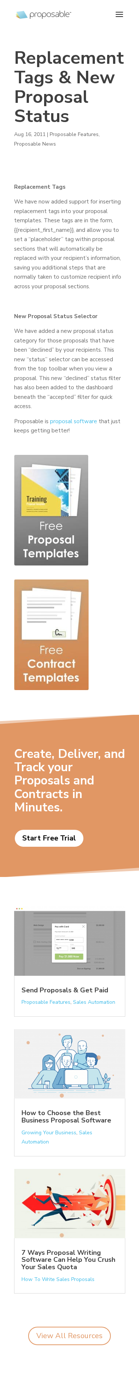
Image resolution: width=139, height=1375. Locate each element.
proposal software (73, 421)
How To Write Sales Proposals (58, 1279)
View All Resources (69, 1336)
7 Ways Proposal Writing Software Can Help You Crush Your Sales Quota (68, 1260)
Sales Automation (94, 1002)
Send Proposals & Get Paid (64, 990)
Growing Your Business (48, 1132)
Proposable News (35, 143)
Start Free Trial (49, 838)
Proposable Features (74, 134)
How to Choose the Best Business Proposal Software (66, 1116)
